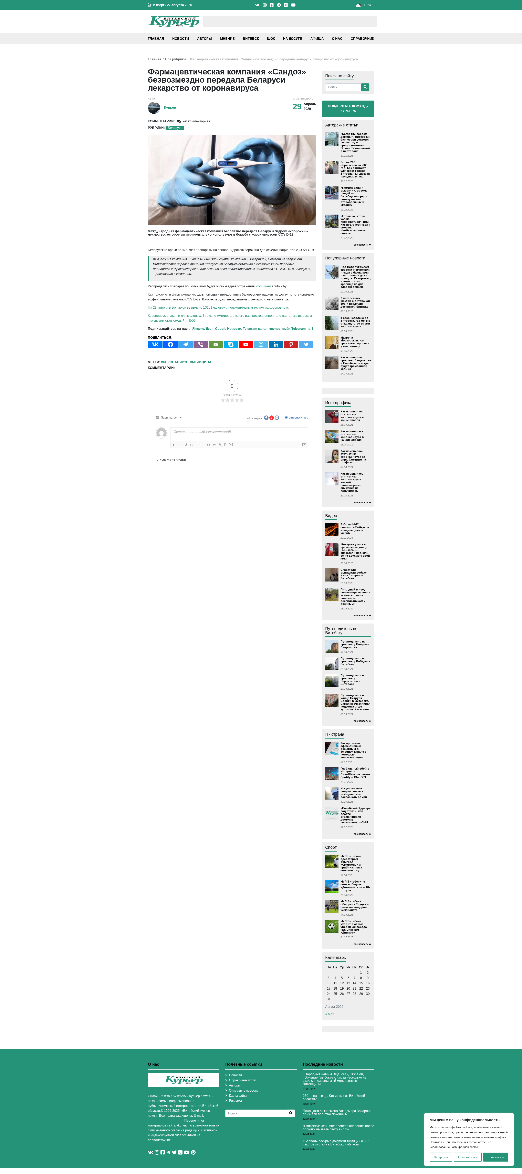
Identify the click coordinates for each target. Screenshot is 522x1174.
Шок (271, 38)
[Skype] (231, 344)
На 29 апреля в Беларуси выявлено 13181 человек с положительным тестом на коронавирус (218, 307)
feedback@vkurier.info (165, 1120)
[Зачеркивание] (191, 444)
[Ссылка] (220, 444)
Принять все (496, 1157)
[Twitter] (306, 344)
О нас (337, 38)
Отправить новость (243, 1090)
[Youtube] (246, 344)
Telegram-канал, (255, 328)
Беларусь (175, 128)
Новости (180, 38)
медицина (201, 362)
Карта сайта (238, 1095)
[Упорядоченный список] (197, 444)
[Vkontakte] (155, 344)
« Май (329, 1014)
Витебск (251, 38)
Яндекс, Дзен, (203, 328)
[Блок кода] (214, 444)
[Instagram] (261, 344)
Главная (156, 38)
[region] (469, 1139)
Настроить (441, 1157)
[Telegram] (185, 344)
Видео (331, 515)
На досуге (292, 38)
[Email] (216, 344)
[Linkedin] (276, 344)
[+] (231, 444)
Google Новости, (228, 328)
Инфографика (338, 402)
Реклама (235, 1100)
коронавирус (176, 362)
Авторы (204, 38)
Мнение (227, 38)
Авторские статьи (341, 125)
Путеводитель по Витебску (341, 630)
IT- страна (334, 734)
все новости (361, 244)
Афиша (317, 38)
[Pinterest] (291, 344)
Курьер (170, 107)
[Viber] (201, 344)
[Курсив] (180, 444)
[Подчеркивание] (186, 444)
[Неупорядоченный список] (203, 444)
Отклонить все (467, 1157)
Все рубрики (175, 59)
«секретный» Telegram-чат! (291, 328)
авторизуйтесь (298, 417)
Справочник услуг (242, 1080)
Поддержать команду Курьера (348, 108)
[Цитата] (208, 444)
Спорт (331, 847)
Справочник (362, 38)
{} (225, 444)
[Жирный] (174, 444)
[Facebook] (170, 344)
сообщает (263, 286)
